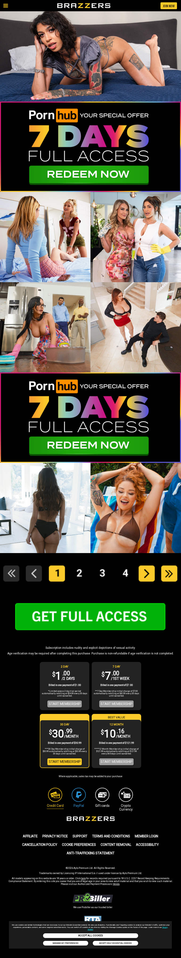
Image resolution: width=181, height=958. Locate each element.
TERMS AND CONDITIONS (111, 836)
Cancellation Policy (39, 845)
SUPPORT (80, 836)
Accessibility (147, 845)
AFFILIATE (30, 836)
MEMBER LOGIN (146, 836)
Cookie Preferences (79, 845)
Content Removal (116, 845)
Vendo (116, 884)
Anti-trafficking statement (91, 853)
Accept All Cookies (90, 935)
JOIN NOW (169, 5)
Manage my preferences (65, 943)
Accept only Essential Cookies (115, 943)
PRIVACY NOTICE (55, 836)
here (83, 878)
